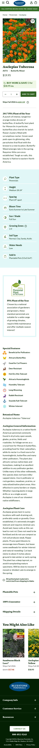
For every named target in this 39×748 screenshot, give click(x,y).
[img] (26, 226)
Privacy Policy (30, 745)
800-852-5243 (19, 734)
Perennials (13, 15)
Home (5, 15)
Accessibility (8, 745)
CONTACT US (19, 729)
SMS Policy (19, 745)
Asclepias (22, 15)
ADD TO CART (28, 94)
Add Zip (21, 102)
